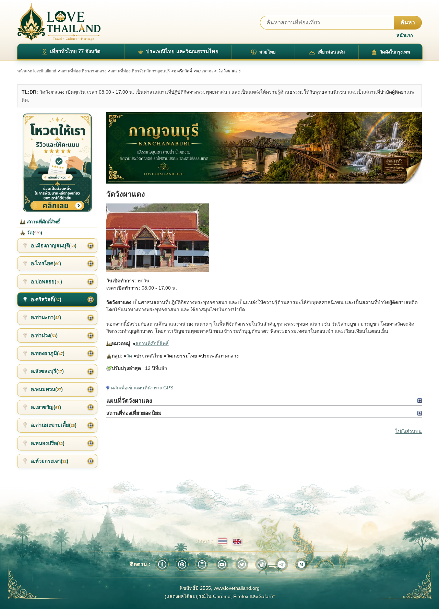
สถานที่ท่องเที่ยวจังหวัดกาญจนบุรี (140, 71)
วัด (129, 356)
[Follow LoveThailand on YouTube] (221, 564)
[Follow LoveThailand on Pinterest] (182, 564)
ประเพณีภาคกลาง (220, 356)
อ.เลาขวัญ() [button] (46, 407)
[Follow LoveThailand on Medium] (301, 564)
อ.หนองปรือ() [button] (47, 443)
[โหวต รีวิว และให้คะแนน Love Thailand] (57, 162)
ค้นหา (408, 22)
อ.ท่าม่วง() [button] (44, 335)
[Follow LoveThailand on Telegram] (281, 564)
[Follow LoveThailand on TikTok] (261, 564)
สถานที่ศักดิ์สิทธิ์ (152, 343)
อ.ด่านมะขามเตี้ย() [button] (53, 425)
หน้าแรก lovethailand (36, 71)
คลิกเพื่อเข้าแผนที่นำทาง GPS (141, 387)
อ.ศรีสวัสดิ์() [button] (46, 299)
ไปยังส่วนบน (408, 431)
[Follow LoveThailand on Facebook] (162, 564)
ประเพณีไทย (149, 356)
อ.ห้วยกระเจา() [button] (49, 461)
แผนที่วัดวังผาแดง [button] (129, 400)
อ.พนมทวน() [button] (47, 389)
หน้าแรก (404, 35)
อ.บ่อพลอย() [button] (46, 281)
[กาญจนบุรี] (264, 148)
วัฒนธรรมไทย (181, 356)
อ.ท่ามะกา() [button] (46, 317)
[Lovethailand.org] (59, 22)
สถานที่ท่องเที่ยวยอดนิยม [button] (134, 413)
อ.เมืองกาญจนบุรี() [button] (53, 245)
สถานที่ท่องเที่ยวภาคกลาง (83, 71)
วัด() (33, 232)
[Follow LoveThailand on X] (241, 564)
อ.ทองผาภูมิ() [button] (47, 353)
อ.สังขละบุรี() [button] (47, 371)
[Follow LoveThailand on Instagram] (202, 564)
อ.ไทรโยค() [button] (46, 263)
